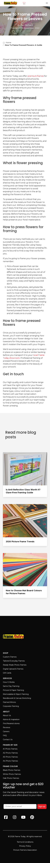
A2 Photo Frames (10, 753)
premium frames (36, 76)
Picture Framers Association (25, 850)
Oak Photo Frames (11, 778)
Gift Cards (7, 673)
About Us (7, 715)
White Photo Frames (12, 774)
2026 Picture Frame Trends (20, 541)
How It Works (9, 682)
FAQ (5, 735)
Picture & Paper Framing (13, 690)
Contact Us (7, 739)
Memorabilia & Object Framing (16, 694)
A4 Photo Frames (10, 761)
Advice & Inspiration (11, 719)
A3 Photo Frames (10, 757)
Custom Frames (10, 657)
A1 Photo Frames (10, 749)
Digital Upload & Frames (13, 669)
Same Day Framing (11, 686)
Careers (6, 731)
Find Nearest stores (11, 723)
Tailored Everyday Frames (14, 661)
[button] (47, 3)
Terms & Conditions (25, 842)
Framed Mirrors (9, 702)
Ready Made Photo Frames (14, 665)
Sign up (41, 806)
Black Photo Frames (11, 770)
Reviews (6, 727)
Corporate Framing (11, 706)
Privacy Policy (25, 846)
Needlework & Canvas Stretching (17, 698)
